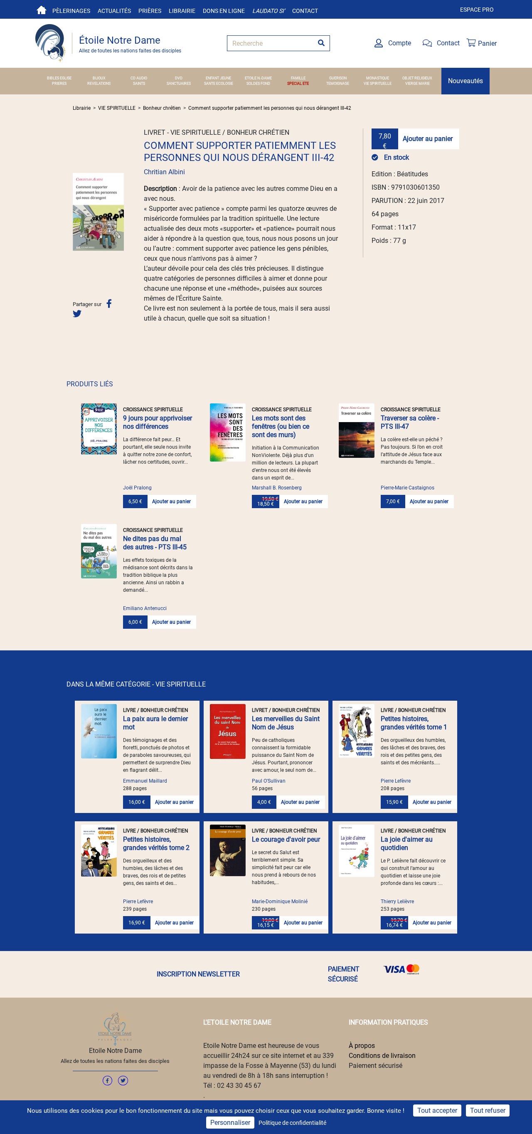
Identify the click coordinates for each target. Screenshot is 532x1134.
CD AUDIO (139, 78)
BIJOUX (99, 78)
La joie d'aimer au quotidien (407, 843)
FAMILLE (298, 78)
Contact (305, 10)
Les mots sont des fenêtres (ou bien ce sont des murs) (280, 426)
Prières (149, 10)
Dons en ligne (224, 10)
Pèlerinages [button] (71, 10)
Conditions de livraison (382, 1056)
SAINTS (139, 84)
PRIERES (59, 84)
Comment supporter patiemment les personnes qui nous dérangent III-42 (269, 108)
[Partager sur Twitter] (77, 314)
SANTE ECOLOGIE (218, 84)
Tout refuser (487, 1110)
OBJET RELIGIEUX (417, 78)
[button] (76, 211)
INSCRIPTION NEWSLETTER (198, 974)
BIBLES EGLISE (59, 78)
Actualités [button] (114, 10)
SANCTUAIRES (179, 84)
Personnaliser (230, 1123)
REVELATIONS (99, 84)
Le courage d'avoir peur (286, 839)
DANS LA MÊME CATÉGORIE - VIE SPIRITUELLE (136, 684)
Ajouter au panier (428, 139)
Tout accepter (437, 1110)
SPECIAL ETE (298, 84)
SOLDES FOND (258, 84)
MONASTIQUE (377, 78)
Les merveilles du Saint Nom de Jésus (286, 723)
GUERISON (338, 78)
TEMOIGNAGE (337, 84)
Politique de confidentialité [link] (292, 1122)
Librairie (182, 10)
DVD (178, 78)
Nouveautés (465, 81)
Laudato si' (268, 10)
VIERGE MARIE (417, 84)
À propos (362, 1046)
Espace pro (477, 9)
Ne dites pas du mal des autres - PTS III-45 (155, 543)
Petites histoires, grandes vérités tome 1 (414, 723)
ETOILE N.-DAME (258, 78)
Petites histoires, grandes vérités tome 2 (156, 843)
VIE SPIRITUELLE (378, 84)
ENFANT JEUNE (218, 78)
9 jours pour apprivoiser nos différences (157, 422)
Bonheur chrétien (162, 108)
